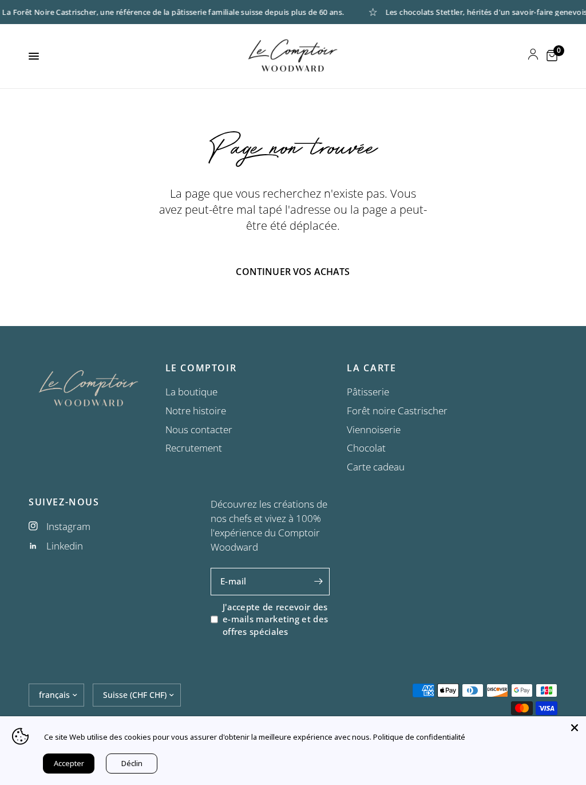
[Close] (574, 727)
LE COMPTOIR (201, 367)
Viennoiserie (374, 429)
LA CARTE (371, 367)
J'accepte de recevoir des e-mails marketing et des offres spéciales (275, 619)
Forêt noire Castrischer (397, 410)
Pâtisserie (368, 391)
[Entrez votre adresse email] (318, 581)
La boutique (191, 391)
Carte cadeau (376, 466)
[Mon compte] (533, 56)
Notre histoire (195, 410)
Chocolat (366, 447)
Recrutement (193, 447)
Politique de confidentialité (419, 737)
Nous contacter (198, 429)
